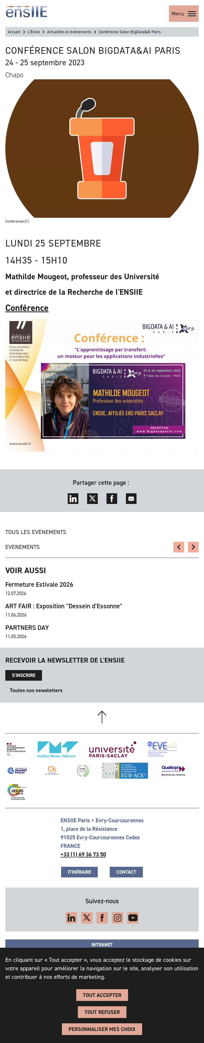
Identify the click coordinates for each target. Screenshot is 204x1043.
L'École (34, 32)
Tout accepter (102, 995)
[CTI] (52, 771)
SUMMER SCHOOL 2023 (178, 547)
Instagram (117, 917)
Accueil (14, 32)
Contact (126, 872)
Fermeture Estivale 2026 (39, 584)
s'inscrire (23, 675)
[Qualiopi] (173, 771)
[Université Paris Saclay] (112, 749)
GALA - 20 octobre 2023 (193, 547)
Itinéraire (79, 872)
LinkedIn (73, 498)
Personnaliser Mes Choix (102, 1029)
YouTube (133, 917)
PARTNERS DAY (27, 627)
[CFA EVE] (162, 749)
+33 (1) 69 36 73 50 (83, 854)
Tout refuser (102, 1012)
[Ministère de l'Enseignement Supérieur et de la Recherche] (16, 749)
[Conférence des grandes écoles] (17, 771)
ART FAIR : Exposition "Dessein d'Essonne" (63, 606)
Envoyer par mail (131, 498)
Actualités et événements (69, 32)
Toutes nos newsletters (36, 690)
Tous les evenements (35, 532)
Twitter (92, 498)
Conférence (27, 308)
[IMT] (58, 749)
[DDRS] (15, 792)
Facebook (112, 498)
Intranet (102, 945)
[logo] (26, 11)
